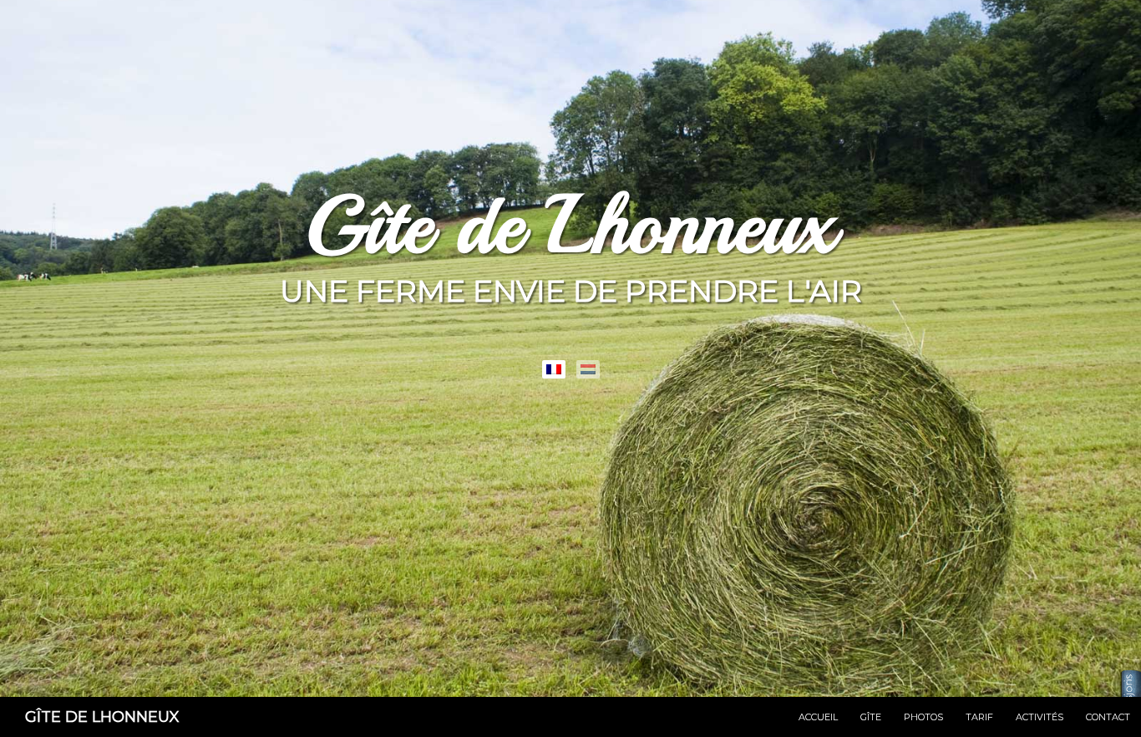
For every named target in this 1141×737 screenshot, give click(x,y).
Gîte (870, 717)
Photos (923, 717)
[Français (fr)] (553, 369)
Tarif (979, 717)
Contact (1108, 717)
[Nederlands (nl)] (588, 369)
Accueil (818, 717)
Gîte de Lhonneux (102, 717)
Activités (1039, 717)
